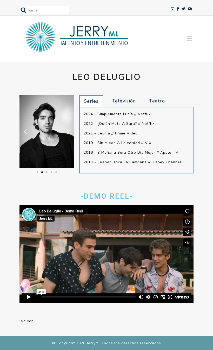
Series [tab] (91, 101)
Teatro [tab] (157, 101)
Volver (27, 321)
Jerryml (93, 343)
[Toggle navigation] (189, 38)
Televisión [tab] (124, 101)
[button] (37, 172)
